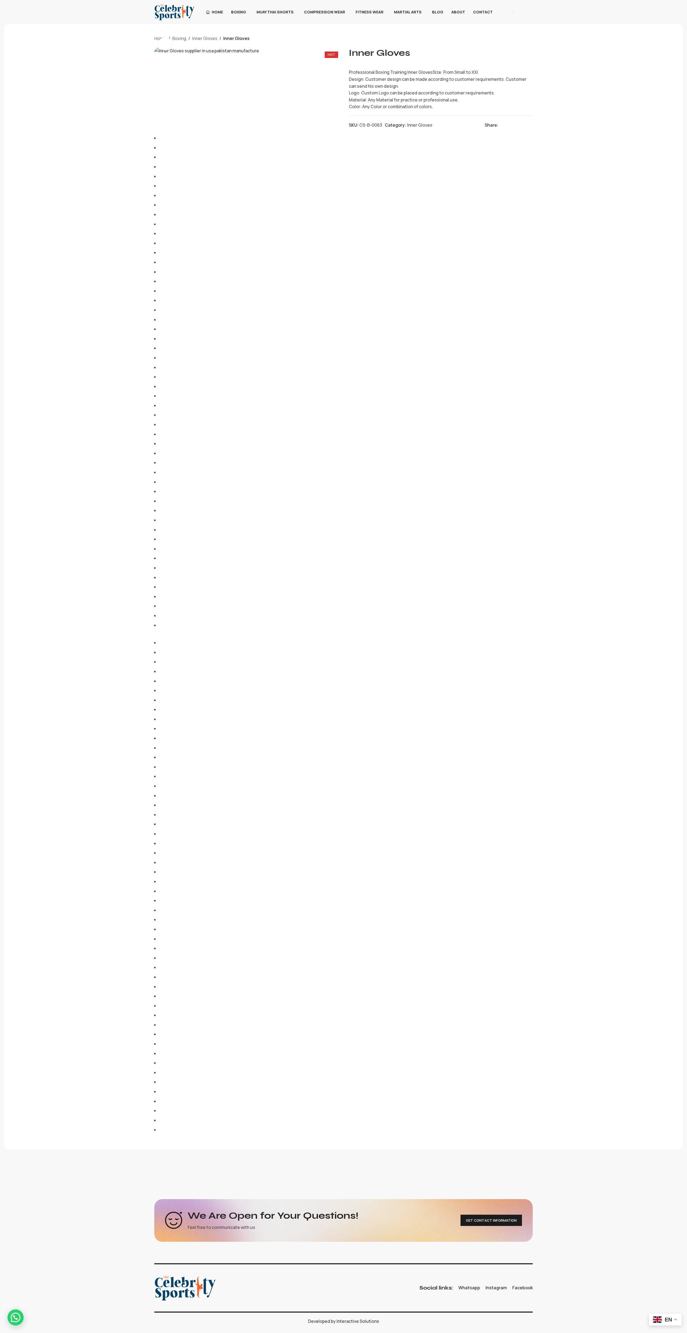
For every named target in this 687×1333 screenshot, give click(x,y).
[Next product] (529, 39)
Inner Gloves (204, 38)
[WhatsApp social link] (529, 12)
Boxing (179, 38)
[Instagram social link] (522, 12)
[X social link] (509, 125)
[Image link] (185, 1287)
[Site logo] (174, 11)
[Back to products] (523, 39)
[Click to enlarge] (165, 43)
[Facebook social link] (502, 125)
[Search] (506, 12)
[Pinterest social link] (515, 125)
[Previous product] (516, 39)
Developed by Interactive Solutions (343, 1321)
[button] (16, 1317)
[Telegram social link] (529, 125)
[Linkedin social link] (522, 125)
